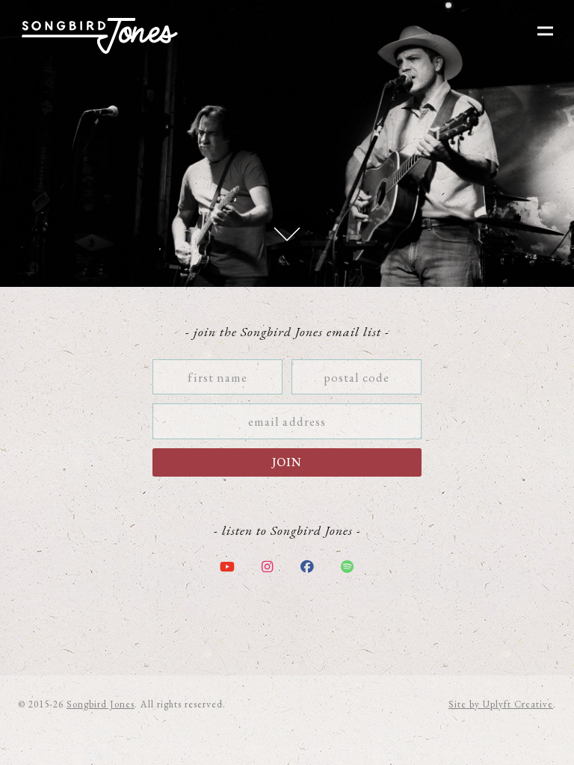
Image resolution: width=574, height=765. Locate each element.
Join (287, 462)
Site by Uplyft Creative (500, 704)
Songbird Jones (101, 704)
